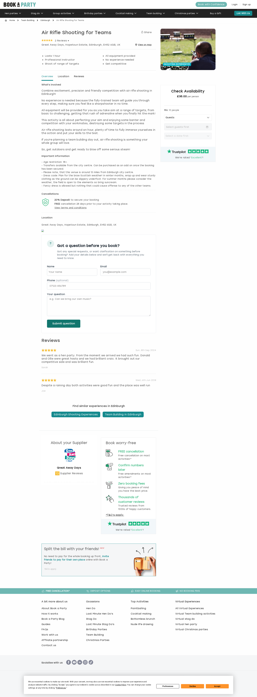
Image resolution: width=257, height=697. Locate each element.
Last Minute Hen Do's (99, 613)
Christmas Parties (97, 640)
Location (63, 76)
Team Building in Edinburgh (123, 414)
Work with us (49, 634)
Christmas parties (185, 13)
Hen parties (11, 13)
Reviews (79, 76)
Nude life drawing (142, 624)
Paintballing (138, 608)
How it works (49, 613)
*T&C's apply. (115, 514)
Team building (154, 13)
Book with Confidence (211, 4)
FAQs (44, 629)
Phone (57, 280)
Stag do (35, 13)
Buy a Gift (215, 13)
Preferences (167, 686)
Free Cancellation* (58, 591)
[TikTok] (90, 666)
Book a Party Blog (52, 618)
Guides (45, 624)
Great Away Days (69, 467)
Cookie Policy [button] (120, 685)
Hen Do (90, 608)
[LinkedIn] (79, 666)
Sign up (247, 4)
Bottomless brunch (143, 618)
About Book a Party (54, 608)
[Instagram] (85, 666)
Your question (56, 294)
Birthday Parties (96, 629)
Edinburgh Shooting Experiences (76, 414)
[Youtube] (74, 666)
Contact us (48, 645)
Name (50, 266)
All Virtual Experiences (189, 608)
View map (145, 45)
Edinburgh (45, 20)
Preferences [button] (61, 688)
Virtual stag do (185, 618)
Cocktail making (124, 13)
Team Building (27, 20)
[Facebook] (68, 666)
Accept (217, 686)
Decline (192, 686)
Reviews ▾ (62, 40)
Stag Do (91, 618)
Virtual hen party (186, 624)
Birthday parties (93, 13)
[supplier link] (69, 464)
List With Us (243, 13)
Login (235, 4)
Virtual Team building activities (195, 613)
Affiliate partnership (54, 640)
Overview (47, 76)
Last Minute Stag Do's (100, 624)
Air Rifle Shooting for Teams (76, 33)
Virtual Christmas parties (191, 629)
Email (103, 266)
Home (12, 20)
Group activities (62, 13)
